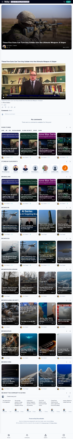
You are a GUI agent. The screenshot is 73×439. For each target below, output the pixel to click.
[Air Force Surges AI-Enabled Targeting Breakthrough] (28, 221)
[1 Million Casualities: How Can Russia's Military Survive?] (28, 283)
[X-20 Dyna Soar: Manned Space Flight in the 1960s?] (47, 344)
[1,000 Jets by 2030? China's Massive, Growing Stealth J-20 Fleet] (47, 375)
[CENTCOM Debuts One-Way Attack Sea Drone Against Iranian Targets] (10, 221)
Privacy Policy (54, 423)
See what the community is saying (13, 393)
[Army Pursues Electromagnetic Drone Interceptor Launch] (47, 144)
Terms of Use (45, 423)
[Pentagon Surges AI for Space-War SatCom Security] (28, 344)
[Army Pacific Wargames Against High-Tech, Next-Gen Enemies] (10, 144)
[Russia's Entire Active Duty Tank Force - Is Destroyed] (47, 283)
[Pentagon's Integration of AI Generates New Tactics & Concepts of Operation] (47, 252)
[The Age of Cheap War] (28, 314)
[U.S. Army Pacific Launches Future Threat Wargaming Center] (28, 144)
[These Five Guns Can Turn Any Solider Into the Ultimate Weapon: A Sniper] (36, 27)
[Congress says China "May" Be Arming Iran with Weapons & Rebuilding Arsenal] (28, 375)
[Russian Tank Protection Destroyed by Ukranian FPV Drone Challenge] (10, 283)
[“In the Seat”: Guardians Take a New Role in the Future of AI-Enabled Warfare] (10, 344)
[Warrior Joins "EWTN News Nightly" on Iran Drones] (47, 314)
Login (68, 1)
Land (5, 105)
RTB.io (52, 421)
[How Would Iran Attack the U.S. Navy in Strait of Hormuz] (10, 252)
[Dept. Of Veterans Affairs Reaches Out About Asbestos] (10, 314)
